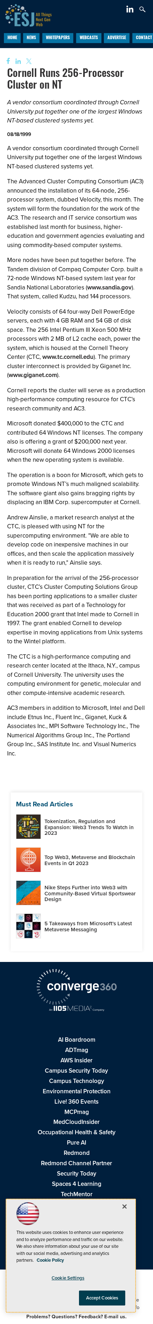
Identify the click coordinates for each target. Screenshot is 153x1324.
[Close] (124, 1206)
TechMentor (77, 1194)
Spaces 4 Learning (76, 1183)
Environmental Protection (77, 1091)
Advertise (116, 38)
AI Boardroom (76, 1039)
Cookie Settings (68, 1278)
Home (12, 38)
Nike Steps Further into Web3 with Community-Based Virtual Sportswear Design (90, 893)
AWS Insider (76, 1060)
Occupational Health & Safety (77, 1132)
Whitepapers (58, 38)
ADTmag (76, 1050)
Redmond (77, 1152)
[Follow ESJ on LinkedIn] (130, 10)
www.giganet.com (33, 375)
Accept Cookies (102, 1297)
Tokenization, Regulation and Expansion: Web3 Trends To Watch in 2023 (89, 827)
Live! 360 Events (76, 1101)
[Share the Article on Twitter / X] (28, 61)
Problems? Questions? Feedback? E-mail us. (76, 1316)
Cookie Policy (50, 1260)
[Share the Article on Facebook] (6, 61)
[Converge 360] (76, 988)
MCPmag (76, 1112)
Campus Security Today (76, 1070)
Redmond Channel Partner (76, 1163)
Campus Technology (76, 1081)
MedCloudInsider (76, 1122)
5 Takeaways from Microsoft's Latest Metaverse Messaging (88, 926)
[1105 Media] (76, 1009)
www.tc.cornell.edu (68, 356)
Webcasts (89, 38)
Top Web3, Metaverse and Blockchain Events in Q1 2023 (89, 860)
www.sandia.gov (109, 287)
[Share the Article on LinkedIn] (17, 61)
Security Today (76, 1173)
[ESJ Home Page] (26, 14)
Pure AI (76, 1142)
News (31, 38)
